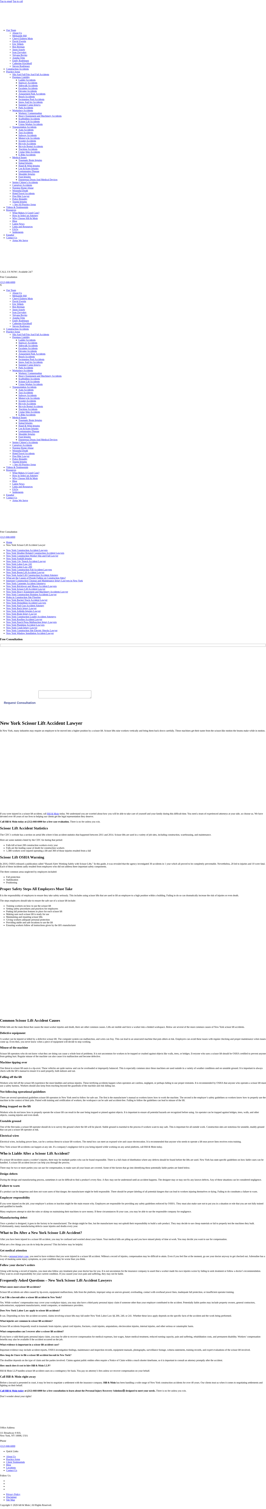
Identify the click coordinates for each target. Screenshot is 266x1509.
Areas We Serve (20, 240)
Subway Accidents (27, 135)
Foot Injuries (24, 177)
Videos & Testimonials (17, 207)
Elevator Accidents (27, 91)
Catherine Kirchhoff (22, 63)
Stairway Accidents (27, 82)
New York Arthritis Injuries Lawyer (23, 611)
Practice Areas (13, 71)
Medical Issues (19, 157)
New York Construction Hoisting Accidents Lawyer (31, 594)
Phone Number (7, 684)
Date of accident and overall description (19, 697)
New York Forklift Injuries (19, 558)
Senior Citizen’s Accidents (25, 182)
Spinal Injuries (25, 163)
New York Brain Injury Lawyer (21, 614)
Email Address (7, 673)
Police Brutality (19, 199)
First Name (5, 653)
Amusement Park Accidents (31, 94)
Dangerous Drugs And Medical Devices (37, 179)
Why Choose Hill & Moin (25, 218)
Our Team (11, 30)
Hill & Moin (53, 813)
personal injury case (18, 1256)
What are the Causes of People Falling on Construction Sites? (36, 578)
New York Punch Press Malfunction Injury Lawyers (31, 622)
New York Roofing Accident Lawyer (24, 619)
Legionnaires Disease (28, 171)
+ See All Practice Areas (24, 204)
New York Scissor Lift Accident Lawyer (25, 589)
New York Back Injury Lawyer (21, 608)
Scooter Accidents (27, 141)
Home (9, 542)
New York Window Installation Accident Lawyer (30, 633)
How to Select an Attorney (25, 215)
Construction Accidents (17, 69)
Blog (14, 221)
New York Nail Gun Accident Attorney (25, 605)
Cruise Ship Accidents (29, 152)
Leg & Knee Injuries (28, 168)
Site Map (10, 1500)
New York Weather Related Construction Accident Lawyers (35, 553)
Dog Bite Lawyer (20, 196)
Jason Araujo (18, 49)
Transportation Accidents (24, 127)
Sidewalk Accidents (28, 85)
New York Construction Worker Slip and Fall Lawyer (32, 555)
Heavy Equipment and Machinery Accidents (40, 116)
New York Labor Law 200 (19, 567)
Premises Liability (21, 77)
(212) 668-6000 (7, 282)
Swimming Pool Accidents (31, 99)
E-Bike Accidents (27, 154)
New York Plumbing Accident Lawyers (25, 625)
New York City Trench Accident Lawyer (26, 561)
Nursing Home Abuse (23, 188)
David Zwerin (19, 41)
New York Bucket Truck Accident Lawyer (26, 600)
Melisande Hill (19, 35)
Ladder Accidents (27, 80)
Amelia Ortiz (18, 58)
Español (10, 235)
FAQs (15, 229)
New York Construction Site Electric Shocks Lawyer (31, 630)
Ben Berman (18, 46)
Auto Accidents (26, 129)
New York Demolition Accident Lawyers (26, 603)
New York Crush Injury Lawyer (21, 627)
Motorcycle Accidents (29, 138)
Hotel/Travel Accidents (23, 193)
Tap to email (6, 1)
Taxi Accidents (25, 132)
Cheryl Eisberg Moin (22, 38)
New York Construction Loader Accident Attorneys (31, 616)
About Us (17, 33)
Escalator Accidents (28, 88)
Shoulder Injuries (26, 174)
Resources (11, 210)
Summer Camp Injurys (29, 105)
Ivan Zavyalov (19, 52)
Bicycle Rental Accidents (30, 146)
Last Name (5, 663)
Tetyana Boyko (19, 55)
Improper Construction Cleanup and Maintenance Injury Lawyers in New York (44, 580)
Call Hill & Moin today (12, 1390)
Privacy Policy (13, 1494)
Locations (11, 1467)
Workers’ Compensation (30, 113)
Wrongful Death (20, 190)
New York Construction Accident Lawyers (27, 550)
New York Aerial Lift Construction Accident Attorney (32, 575)
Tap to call (18, 1)
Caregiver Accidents (22, 185)
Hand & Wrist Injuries (29, 165)
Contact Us (11, 237)
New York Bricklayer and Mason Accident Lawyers (31, 586)
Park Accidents (25, 107)
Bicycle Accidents (27, 143)
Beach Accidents (26, 96)
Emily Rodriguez (20, 60)
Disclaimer (11, 1497)
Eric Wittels (18, 44)
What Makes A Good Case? (25, 212)
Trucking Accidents (27, 149)
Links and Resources (22, 226)
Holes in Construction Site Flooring (23, 597)
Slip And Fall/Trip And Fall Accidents (30, 74)
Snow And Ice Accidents (30, 102)
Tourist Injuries (19, 201)
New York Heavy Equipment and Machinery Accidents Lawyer (37, 591)
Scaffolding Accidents (29, 118)
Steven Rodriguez (21, 66)
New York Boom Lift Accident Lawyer (25, 572)
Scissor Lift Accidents (29, 121)
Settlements (17, 232)
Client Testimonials (15, 1462)
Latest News (18, 224)
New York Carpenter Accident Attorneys (26, 583)
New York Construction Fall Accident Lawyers (29, 569)
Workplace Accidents (22, 110)
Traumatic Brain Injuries (30, 160)
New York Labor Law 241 (19, 564)
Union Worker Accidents (30, 124)
